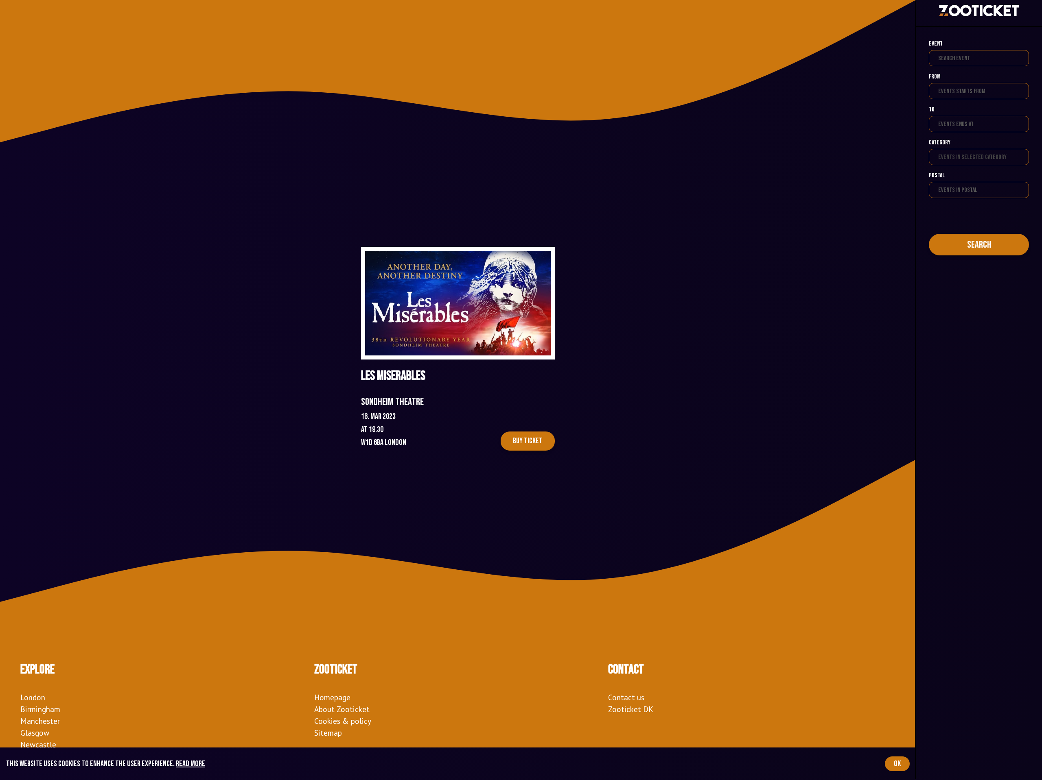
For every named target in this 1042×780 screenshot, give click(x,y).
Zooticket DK (630, 709)
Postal (937, 175)
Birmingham (40, 709)
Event (936, 44)
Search (979, 245)
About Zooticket (342, 709)
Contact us (626, 697)
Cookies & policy (342, 721)
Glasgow (34, 733)
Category (939, 142)
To (932, 109)
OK (897, 764)
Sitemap (328, 733)
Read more (190, 764)
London (32, 697)
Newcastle (38, 744)
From (935, 77)
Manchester (40, 721)
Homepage (332, 697)
